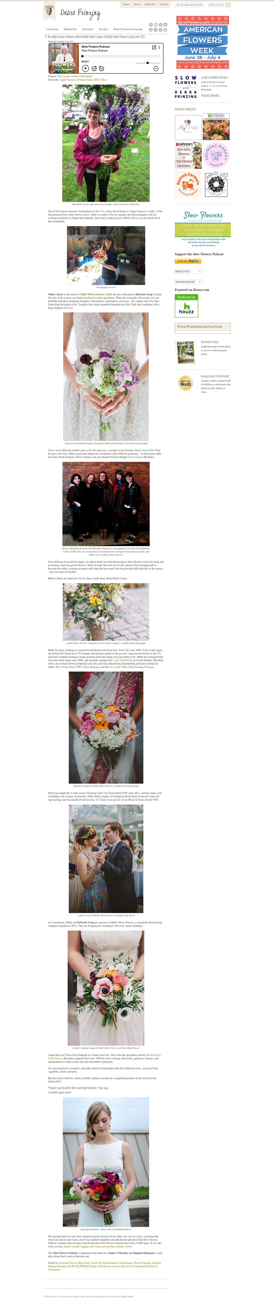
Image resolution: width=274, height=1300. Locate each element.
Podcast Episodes (57, 1266)
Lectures (52, 29)
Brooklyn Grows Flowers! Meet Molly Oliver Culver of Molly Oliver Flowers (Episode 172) (96, 36)
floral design (125, 1263)
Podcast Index (85, 79)
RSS (97, 79)
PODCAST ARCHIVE (210, 95)
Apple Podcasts (68, 79)
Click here (214, 85)
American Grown (68, 1263)
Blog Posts (83, 1263)
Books (103, 29)
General (156, 1263)
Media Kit (70, 29)
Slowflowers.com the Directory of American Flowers (126, 1266)
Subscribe (150, 5)
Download (86, 76)
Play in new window (68, 76)
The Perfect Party (209, 342)
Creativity (96, 1263)
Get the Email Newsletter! (189, 5)
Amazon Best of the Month (215, 376)
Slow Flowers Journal (127, 29)
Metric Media (128, 1296)
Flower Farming (142, 1263)
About (137, 5)
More (104, 79)
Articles (87, 29)
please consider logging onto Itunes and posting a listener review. (98, 1246)
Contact (164, 5)
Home (126, 5)
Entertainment (110, 1263)
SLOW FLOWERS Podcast (82, 1266)
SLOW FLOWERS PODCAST (214, 77)
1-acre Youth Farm (123, 660)
